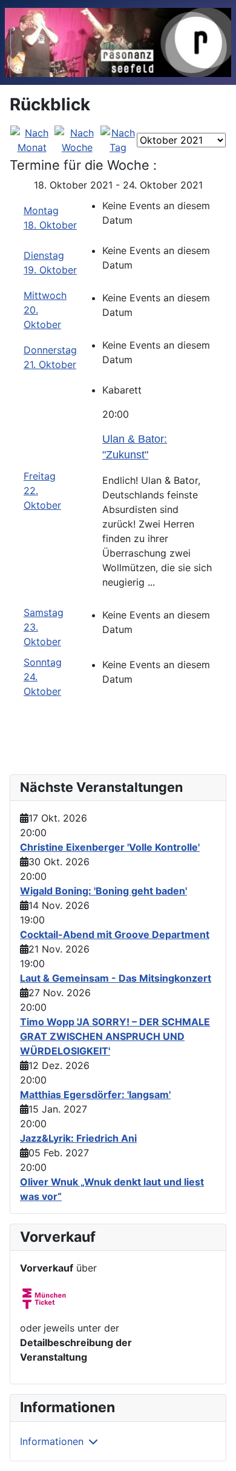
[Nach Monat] (31, 139)
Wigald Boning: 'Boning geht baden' (103, 891)
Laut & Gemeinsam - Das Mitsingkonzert (115, 978)
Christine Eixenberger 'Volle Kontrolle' (110, 847)
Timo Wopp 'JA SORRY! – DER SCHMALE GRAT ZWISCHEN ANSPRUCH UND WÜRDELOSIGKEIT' (115, 1036)
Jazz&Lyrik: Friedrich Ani (78, 1138)
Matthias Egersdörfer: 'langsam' (95, 1094)
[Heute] (118, 139)
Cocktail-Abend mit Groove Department (114, 934)
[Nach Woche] (76, 139)
